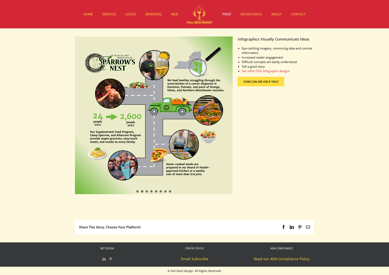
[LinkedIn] (104, 259)
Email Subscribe (194, 258)
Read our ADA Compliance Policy (282, 258)
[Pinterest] (110, 259)
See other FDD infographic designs (266, 71)
